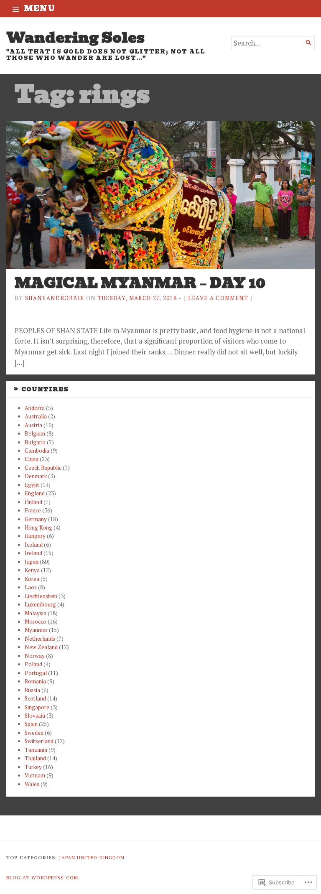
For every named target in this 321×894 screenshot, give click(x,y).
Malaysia (35, 613)
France (33, 510)
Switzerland (39, 741)
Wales (32, 784)
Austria (33, 425)
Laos (31, 587)
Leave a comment (218, 298)
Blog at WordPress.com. (43, 877)
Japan (31, 561)
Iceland (34, 544)
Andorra (35, 408)
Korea (32, 579)
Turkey (33, 767)
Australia (36, 416)
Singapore (37, 707)
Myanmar (36, 630)
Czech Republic (43, 467)
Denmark (36, 476)
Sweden (34, 732)
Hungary (35, 536)
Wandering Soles (75, 37)
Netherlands (40, 638)
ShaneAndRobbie (54, 298)
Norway (35, 656)
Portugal (36, 673)
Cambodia (37, 450)
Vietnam (35, 775)
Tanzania (36, 750)
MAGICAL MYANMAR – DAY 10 (140, 283)
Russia (32, 690)
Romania (35, 681)
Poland (33, 664)
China (31, 459)
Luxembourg (40, 604)
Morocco (35, 621)
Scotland (35, 698)
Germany (36, 519)
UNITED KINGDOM (101, 857)
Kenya (32, 570)
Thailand (35, 758)
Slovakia (35, 715)
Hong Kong (38, 527)
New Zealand (41, 647)
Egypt (32, 485)
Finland (33, 502)
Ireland (33, 553)
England (35, 493)
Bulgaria (35, 442)
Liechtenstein (41, 596)
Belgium (35, 433)
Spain (31, 724)
